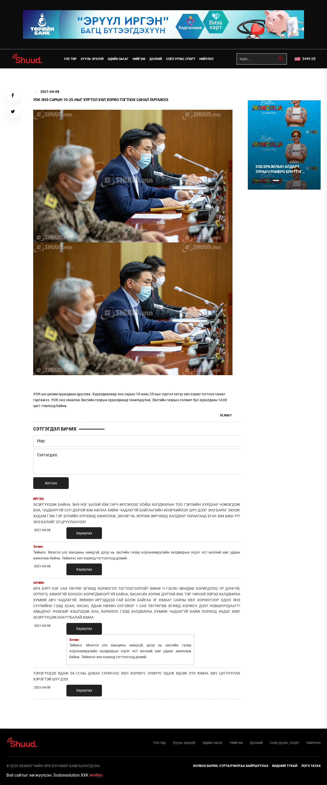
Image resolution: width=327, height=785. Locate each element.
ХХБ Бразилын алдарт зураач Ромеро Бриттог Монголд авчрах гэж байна (283, 169)
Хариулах (84, 533)
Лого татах (311, 766)
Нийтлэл (206, 59)
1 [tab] (258, 79)
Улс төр (70, 59)
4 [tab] (285, 180)
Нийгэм (139, 59)
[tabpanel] (284, 145)
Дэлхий (155, 59)
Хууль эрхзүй (92, 59)
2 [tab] (267, 180)
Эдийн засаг (118, 59)
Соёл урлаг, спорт (180, 59)
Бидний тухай (284, 766)
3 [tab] (276, 180)
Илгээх (51, 483)
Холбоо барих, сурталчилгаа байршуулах (230, 766)
